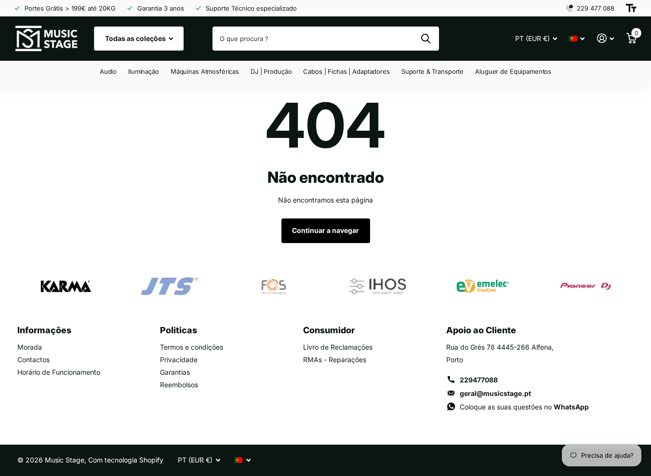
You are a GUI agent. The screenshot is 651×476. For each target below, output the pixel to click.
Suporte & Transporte (432, 71)
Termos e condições (191, 347)
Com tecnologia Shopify (125, 460)
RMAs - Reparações (334, 359)
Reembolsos (179, 385)
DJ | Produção (271, 71)
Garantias (175, 372)
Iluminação (143, 71)
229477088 (479, 380)
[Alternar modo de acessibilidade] (631, 8)
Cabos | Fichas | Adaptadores (346, 71)
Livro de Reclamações (337, 347)
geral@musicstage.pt (495, 393)
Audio (108, 71)
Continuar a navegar (325, 230)
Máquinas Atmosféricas (205, 71)
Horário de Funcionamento (58, 372)
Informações (44, 330)
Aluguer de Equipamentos (513, 71)
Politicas (178, 330)
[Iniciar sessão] (605, 38)
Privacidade (179, 359)
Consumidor (329, 330)
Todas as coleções (136, 38)
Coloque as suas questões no (524, 407)
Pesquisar (425, 39)
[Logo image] (65, 286)
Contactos (33, 359)
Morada (29, 347)
